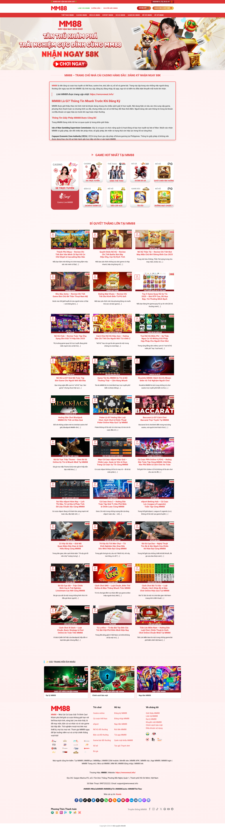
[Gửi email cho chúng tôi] (102, 800)
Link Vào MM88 (84, 8)
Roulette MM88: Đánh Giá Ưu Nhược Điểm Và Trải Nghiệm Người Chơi (154, 379)
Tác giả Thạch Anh (122, 746)
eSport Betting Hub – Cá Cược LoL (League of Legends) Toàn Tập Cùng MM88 (154, 504)
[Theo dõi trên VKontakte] (136, 800)
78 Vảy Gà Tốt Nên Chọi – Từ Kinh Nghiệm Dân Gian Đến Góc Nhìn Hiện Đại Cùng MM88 (112, 546)
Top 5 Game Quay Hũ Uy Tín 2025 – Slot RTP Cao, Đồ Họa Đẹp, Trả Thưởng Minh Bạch (155, 296)
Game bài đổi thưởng (102, 740)
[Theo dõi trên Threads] (98, 800)
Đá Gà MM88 (120, 15)
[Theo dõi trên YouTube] (123, 800)
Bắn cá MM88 (94, 15)
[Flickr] (127, 800)
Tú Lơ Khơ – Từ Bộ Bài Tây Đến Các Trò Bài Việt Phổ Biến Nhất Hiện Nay (112, 629)
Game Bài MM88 (134, 15)
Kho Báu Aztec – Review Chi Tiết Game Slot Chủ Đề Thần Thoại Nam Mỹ (70, 295)
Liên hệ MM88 (152, 716)
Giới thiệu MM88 (153, 713)
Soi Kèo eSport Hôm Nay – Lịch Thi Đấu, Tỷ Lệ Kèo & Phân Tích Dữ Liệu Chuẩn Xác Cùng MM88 (70, 504)
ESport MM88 (107, 15)
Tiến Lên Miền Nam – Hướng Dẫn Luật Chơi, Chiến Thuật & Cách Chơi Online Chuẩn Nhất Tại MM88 (155, 630)
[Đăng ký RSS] (115, 800)
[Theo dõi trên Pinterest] (110, 800)
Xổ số (95, 746)
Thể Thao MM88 (67, 15)
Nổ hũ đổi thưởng (100, 729)
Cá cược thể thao (100, 718)
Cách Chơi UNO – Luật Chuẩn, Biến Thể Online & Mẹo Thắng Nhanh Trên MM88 (112, 587)
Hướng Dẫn (95, 8)
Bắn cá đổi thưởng (101, 735)
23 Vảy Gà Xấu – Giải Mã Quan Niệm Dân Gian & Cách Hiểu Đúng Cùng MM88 (70, 546)
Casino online (98, 713)
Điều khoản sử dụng (154, 728)
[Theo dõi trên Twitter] (93, 800)
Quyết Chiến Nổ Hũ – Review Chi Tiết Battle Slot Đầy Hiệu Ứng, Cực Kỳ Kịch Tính (113, 254)
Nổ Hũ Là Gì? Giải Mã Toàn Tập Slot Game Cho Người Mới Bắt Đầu (70, 379)
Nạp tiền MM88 (120, 724)
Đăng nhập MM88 (121, 718)
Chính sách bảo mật (154, 725)
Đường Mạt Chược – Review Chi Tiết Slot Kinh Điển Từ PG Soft (112, 295)
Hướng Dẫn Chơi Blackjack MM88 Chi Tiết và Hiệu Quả (70, 418)
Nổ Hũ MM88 (147, 15)
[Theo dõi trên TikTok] (85, 800)
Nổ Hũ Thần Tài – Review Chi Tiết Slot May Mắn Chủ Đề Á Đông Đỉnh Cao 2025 (155, 253)
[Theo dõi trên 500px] (131, 800)
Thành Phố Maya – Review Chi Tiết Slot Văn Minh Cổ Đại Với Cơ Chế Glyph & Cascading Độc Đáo (70, 254)
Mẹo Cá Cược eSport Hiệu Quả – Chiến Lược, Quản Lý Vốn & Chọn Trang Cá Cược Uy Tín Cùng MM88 (112, 462)
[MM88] (62, 8)
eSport (96, 724)
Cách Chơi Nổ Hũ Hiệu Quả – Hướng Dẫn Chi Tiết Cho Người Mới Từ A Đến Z (112, 337)
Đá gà (95, 751)
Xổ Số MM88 (159, 15)
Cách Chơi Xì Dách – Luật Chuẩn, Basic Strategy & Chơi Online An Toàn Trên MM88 (70, 630)
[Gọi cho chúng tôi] (106, 800)
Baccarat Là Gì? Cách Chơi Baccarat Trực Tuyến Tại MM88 (155, 418)
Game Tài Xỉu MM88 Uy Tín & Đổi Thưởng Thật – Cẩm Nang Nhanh (113, 379)
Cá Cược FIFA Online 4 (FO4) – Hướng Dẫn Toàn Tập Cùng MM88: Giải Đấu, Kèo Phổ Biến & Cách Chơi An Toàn (155, 462)
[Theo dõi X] (89, 800)
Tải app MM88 (120, 735)
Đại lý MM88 (151, 719)
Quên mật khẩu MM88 (123, 740)
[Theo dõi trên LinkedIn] (119, 800)
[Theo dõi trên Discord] (148, 800)
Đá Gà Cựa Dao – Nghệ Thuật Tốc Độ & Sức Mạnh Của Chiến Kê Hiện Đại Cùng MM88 (154, 546)
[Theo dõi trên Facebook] (76, 800)
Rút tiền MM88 (120, 729)
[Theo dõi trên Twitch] (144, 800)
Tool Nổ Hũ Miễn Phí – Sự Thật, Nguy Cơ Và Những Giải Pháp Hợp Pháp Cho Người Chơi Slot (155, 338)
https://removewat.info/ (102, 94)
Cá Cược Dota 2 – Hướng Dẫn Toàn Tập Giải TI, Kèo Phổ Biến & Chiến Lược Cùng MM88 (112, 504)
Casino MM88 (81, 15)
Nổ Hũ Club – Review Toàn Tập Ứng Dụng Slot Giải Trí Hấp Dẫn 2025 (70, 337)
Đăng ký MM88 (120, 713)
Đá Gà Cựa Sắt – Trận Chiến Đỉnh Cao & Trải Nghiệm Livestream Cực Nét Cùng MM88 (70, 588)
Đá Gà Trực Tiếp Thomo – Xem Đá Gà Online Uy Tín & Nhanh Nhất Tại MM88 (70, 460)
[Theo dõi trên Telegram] (140, 800)
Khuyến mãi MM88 (110, 8)
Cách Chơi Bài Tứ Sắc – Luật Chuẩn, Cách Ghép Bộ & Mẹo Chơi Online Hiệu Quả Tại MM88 (154, 588)
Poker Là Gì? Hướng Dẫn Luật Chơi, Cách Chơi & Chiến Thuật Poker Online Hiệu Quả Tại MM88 (112, 420)
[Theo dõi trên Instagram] (81, 800)
